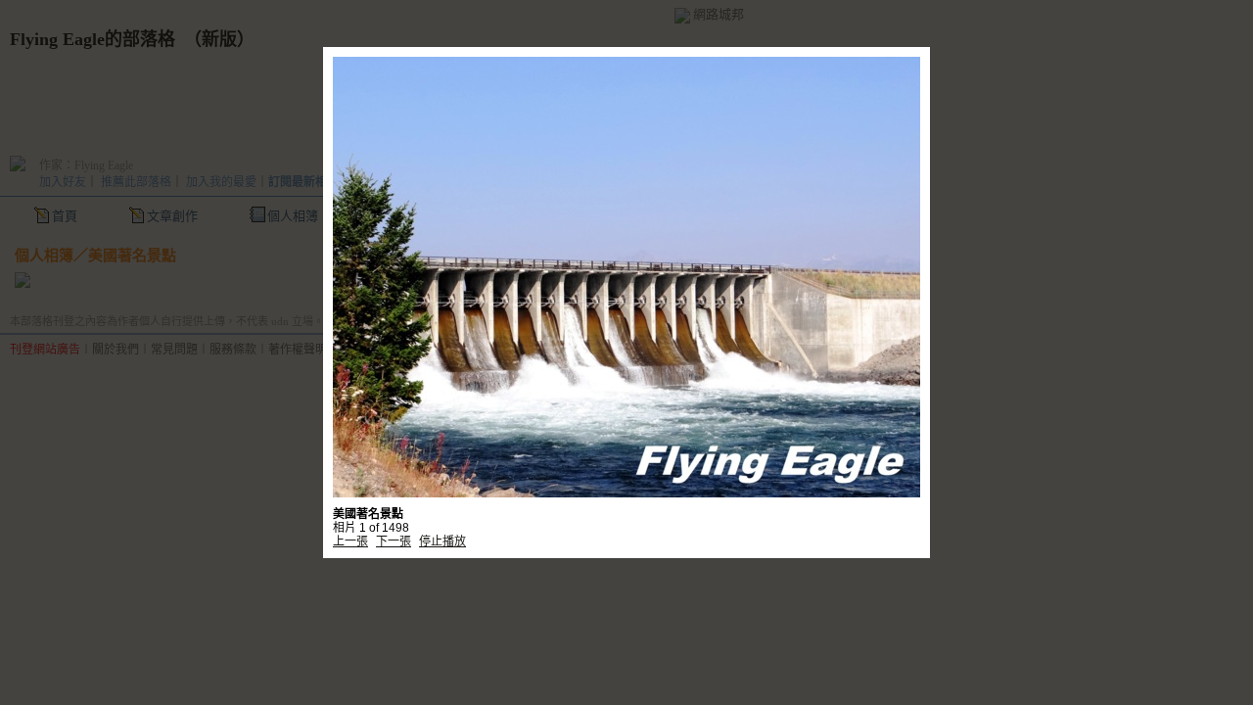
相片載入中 (626, 246)
